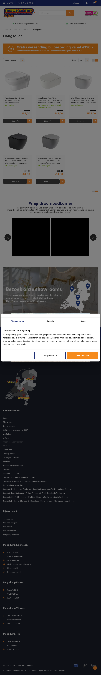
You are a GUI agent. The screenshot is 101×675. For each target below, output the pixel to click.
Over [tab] (83, 321)
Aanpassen (48, 355)
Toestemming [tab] (17, 321)
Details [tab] (50, 321)
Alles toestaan (82, 355)
